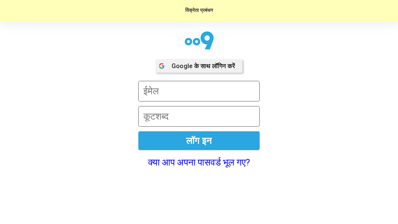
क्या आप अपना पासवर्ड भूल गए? (199, 162)
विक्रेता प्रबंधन (199, 10)
